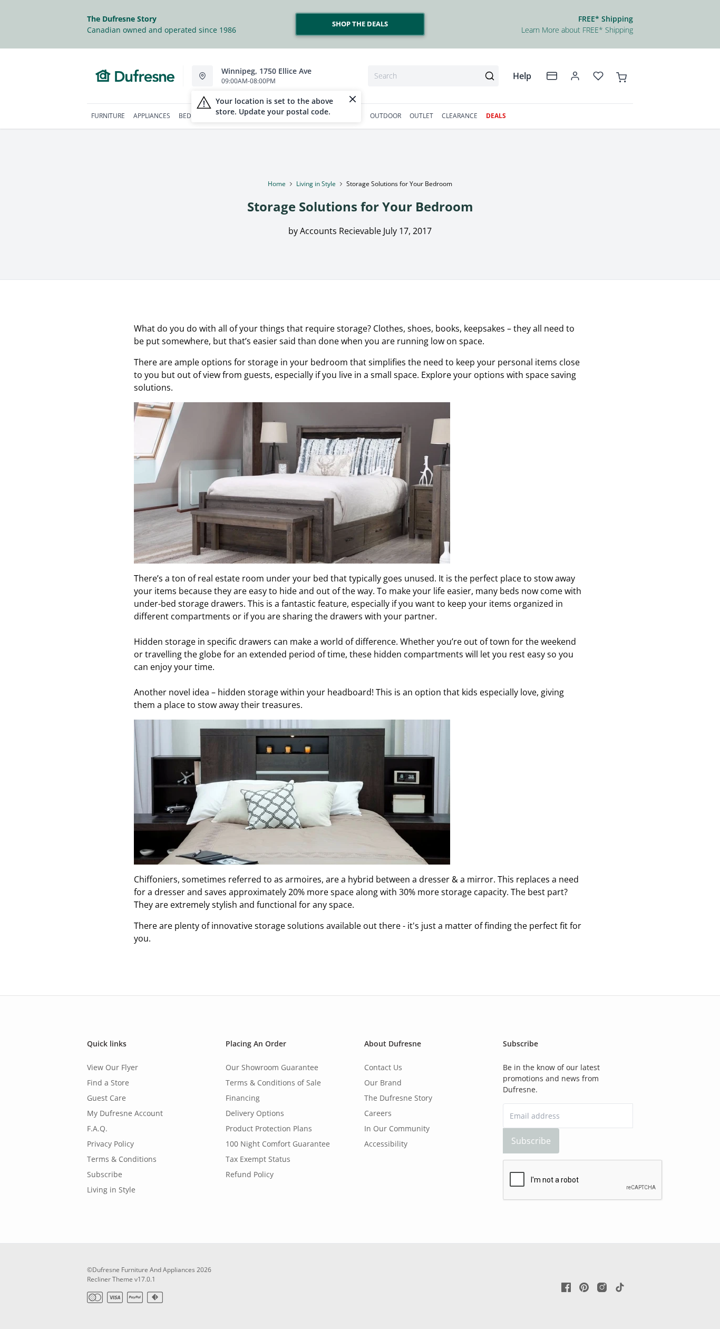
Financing (243, 1098)
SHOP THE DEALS (360, 23)
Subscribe (104, 1174)
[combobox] (433, 75)
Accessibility (385, 1144)
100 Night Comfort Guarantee (278, 1144)
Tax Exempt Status (258, 1159)
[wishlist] (598, 76)
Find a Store (108, 1083)
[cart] (621, 75)
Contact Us (383, 1067)
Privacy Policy (110, 1144)
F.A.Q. (97, 1128)
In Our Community (397, 1128)
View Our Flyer (112, 1067)
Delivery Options (255, 1113)
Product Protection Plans (269, 1128)
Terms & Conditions (122, 1159)
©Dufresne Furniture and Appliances (141, 1269)
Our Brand (383, 1083)
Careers (378, 1113)
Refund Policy (250, 1174)
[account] (575, 76)
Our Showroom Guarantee (272, 1067)
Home (277, 183)
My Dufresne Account (125, 1113)
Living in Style (316, 183)
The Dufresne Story (398, 1098)
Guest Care (106, 1098)
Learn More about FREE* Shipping (577, 30)
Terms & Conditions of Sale (273, 1083)
